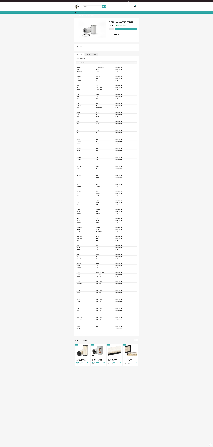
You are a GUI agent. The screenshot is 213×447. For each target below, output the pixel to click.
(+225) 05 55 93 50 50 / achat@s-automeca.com (121, 7)
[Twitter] (116, 34)
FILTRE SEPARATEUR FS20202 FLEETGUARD (81, 360)
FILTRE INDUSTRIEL (84, 47)
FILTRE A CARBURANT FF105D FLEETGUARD (97, 360)
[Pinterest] (118, 34)
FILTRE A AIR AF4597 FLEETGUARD (129, 360)
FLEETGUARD (111, 20)
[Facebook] (115, 34)
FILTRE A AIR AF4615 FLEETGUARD (112, 360)
